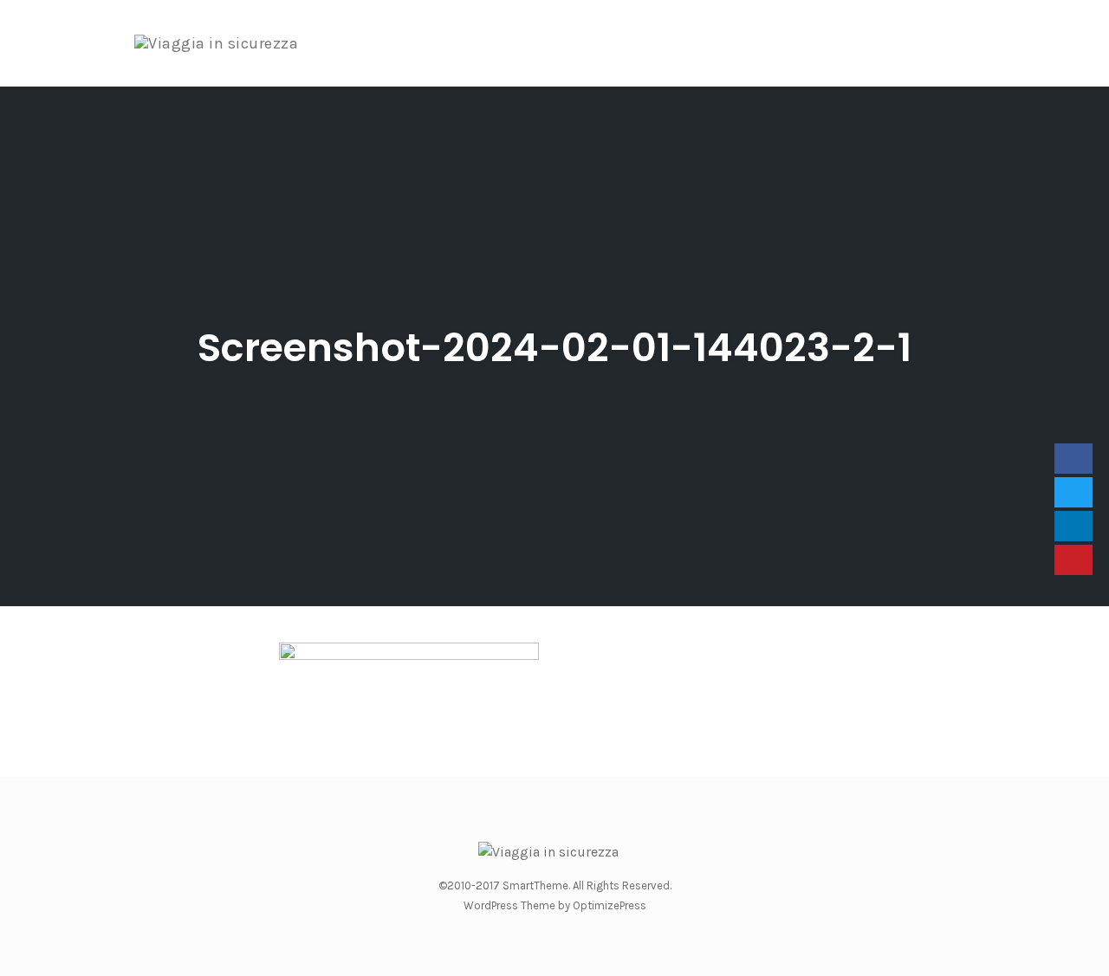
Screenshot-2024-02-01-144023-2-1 (554, 347)
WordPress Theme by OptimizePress (555, 905)
